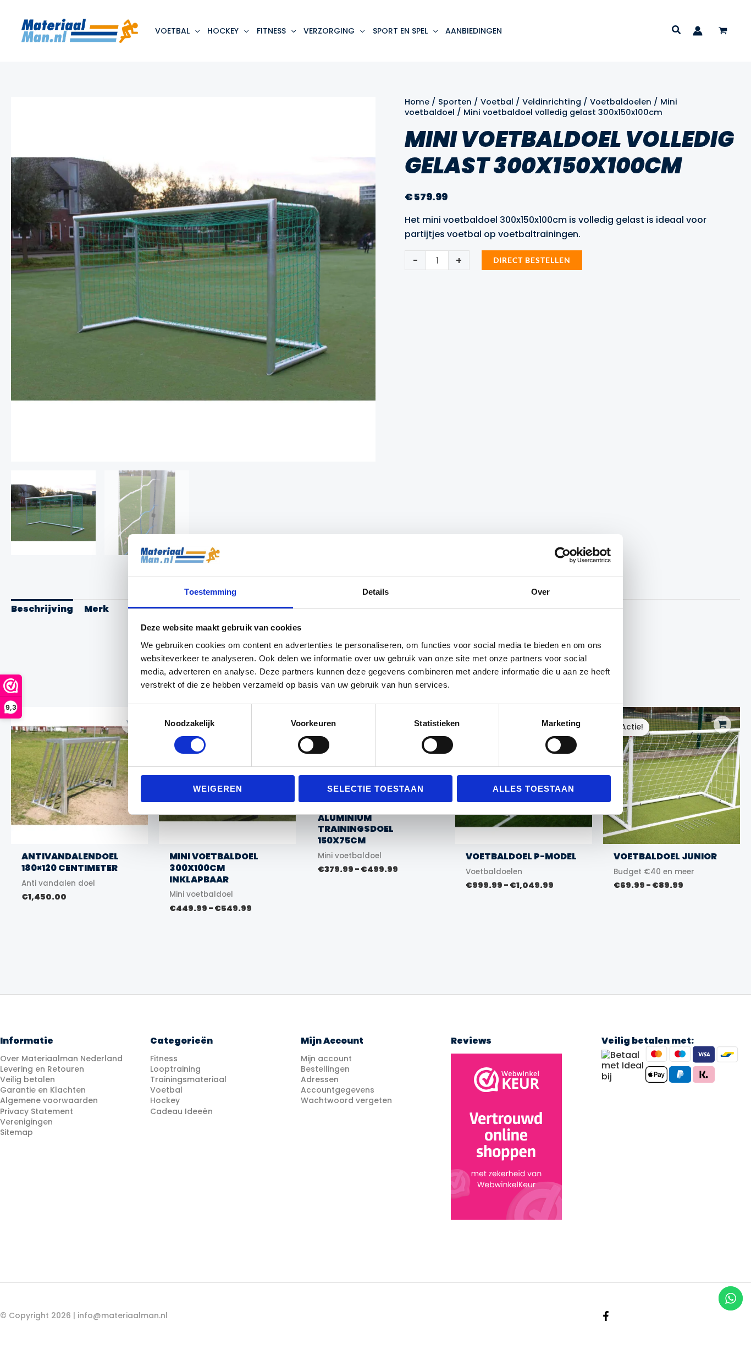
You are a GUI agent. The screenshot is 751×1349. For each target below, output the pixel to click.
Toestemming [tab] (210, 591)
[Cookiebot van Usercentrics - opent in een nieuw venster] (563, 555)
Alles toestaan (534, 788)
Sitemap (16, 1132)
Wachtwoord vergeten (346, 1100)
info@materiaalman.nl (123, 1315)
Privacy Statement (36, 1111)
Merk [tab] (96, 608)
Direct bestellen (532, 260)
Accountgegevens (337, 1089)
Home (417, 101)
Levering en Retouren (42, 1068)
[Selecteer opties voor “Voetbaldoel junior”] (722, 724)
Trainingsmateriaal (188, 1079)
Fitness (164, 1058)
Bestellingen (325, 1068)
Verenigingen (26, 1121)
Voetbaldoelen (620, 101)
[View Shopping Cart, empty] (723, 31)
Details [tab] (375, 591)
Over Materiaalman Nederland (61, 1058)
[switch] (313, 745)
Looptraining (175, 1068)
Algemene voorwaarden (49, 1100)
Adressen (320, 1079)
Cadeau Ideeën (181, 1111)
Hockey (165, 1100)
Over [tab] (540, 591)
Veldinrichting (551, 101)
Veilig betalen (27, 1079)
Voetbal (497, 101)
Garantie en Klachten (43, 1089)
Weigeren (217, 788)
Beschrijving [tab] (42, 608)
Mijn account (326, 1058)
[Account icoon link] (698, 31)
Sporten (455, 101)
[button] (195, 30)
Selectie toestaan (375, 788)
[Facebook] (606, 1316)
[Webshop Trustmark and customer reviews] (506, 1137)
